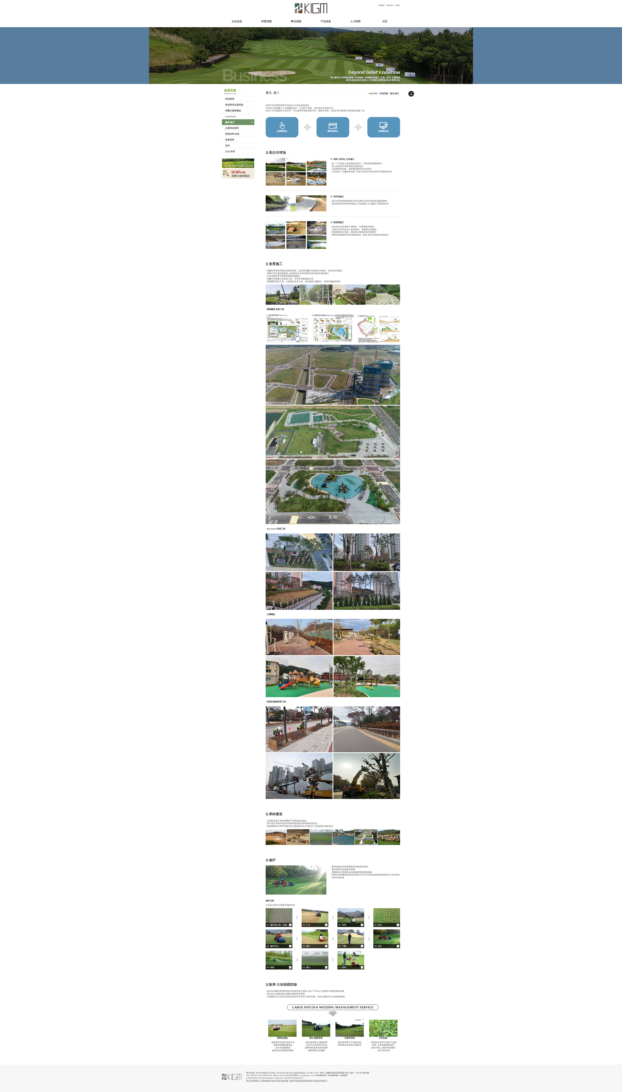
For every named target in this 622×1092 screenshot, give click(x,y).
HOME (374, 93)
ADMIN (343, 1075)
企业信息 (237, 21)
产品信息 (326, 21)
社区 (385, 21)
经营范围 (266, 21)
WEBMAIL (333, 1075)
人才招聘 (355, 21)
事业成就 (296, 21)
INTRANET (321, 1075)
